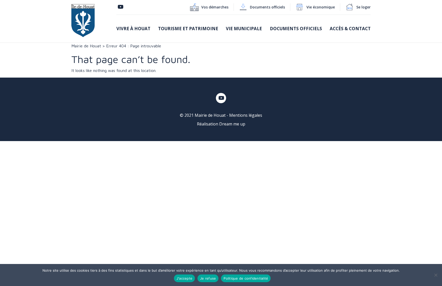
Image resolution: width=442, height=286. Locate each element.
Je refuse (208, 278)
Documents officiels (267, 7)
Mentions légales (245, 115)
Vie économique (320, 7)
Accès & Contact (350, 28)
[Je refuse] (435, 275)
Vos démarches (214, 7)
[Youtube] (121, 7)
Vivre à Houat (133, 28)
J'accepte (184, 278)
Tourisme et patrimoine (188, 28)
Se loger (363, 7)
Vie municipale (244, 28)
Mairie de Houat (86, 46)
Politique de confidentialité (246, 278)
